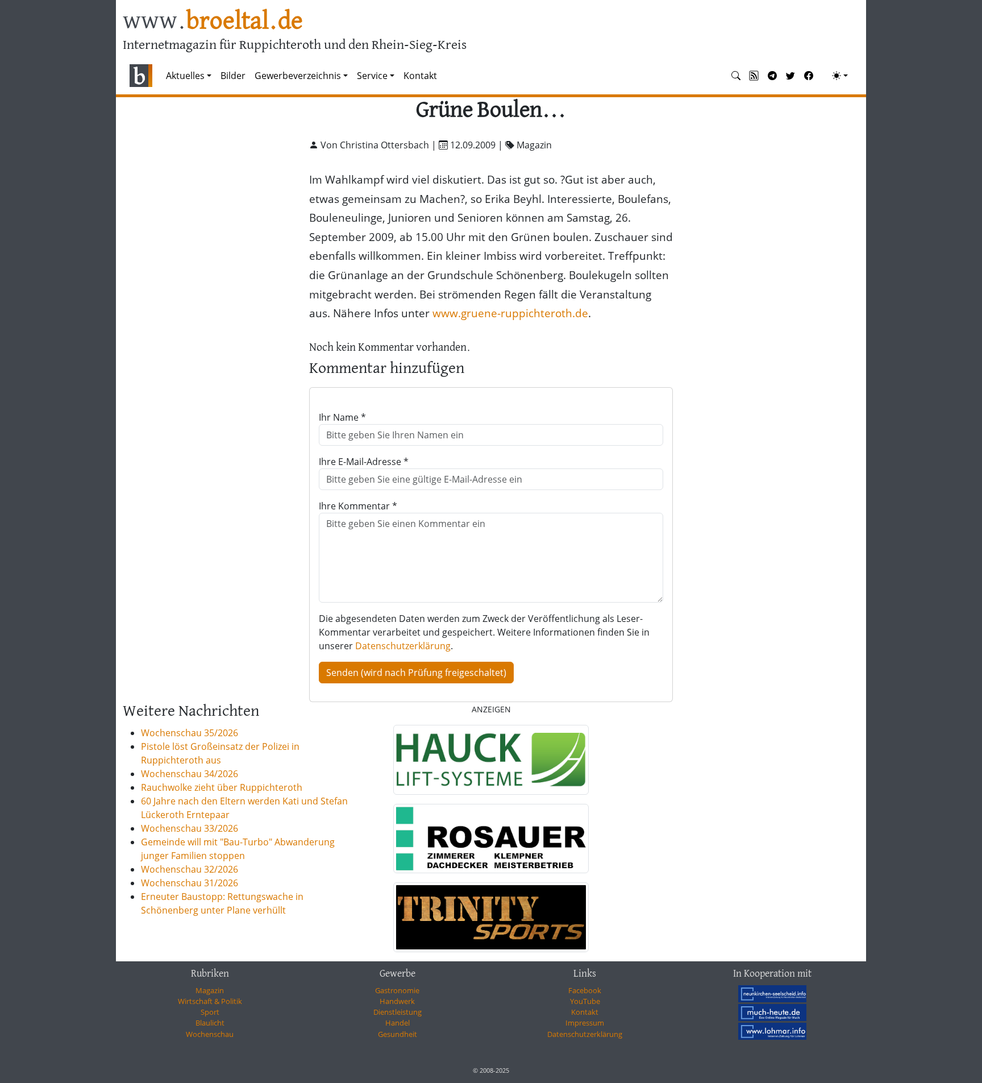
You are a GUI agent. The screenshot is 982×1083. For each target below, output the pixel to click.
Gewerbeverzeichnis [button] (298, 75)
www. (213, 22)
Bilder (233, 75)
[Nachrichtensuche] (736, 75)
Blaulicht (209, 1023)
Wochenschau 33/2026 (189, 828)
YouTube (585, 1001)
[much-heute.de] (772, 1012)
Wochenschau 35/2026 (189, 733)
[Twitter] (790, 75)
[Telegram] (772, 75)
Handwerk (397, 1001)
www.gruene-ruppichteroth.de (510, 313)
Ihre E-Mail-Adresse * (364, 461)
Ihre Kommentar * (358, 506)
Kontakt (420, 75)
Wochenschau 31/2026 (189, 883)
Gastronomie (397, 990)
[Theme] (839, 75)
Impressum (584, 1023)
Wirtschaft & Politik (210, 1001)
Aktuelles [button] (185, 75)
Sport (210, 1012)
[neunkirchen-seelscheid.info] (772, 994)
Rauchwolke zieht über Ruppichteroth (221, 787)
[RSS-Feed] (754, 75)
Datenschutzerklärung (403, 646)
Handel (397, 1023)
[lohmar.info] (772, 1031)
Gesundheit (397, 1034)
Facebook (584, 990)
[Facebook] (809, 75)
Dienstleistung (397, 1012)
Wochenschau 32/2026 (189, 869)
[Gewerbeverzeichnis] (491, 759)
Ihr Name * (342, 417)
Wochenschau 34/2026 (189, 773)
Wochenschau (210, 1034)
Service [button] (372, 75)
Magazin (209, 990)
